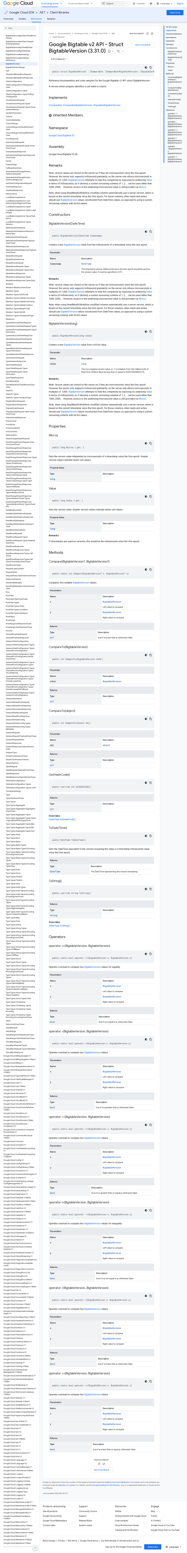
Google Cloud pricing (52, 1516)
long (83, 363)
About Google (49, 1541)
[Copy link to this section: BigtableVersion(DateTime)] (88, 224)
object (106, 745)
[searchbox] (20, 28)
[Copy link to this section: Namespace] (71, 128)
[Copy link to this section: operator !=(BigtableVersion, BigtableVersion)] (112, 1202)
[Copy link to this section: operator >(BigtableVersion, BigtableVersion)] (111, 1031)
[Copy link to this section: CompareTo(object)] (78, 711)
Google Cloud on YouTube (163, 1525)
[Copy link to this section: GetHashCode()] (73, 775)
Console (140, 3)
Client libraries (59, 12)
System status (85, 1525)
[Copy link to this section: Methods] (67, 553)
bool (52, 1021)
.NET (42, 12)
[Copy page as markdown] (118, 51)
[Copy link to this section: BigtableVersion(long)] (80, 324)
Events (154, 1516)
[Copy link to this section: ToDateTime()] (70, 828)
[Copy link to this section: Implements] (70, 98)
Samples (51, 18)
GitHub (118, 1511)
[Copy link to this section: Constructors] (74, 215)
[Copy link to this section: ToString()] (64, 881)
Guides (22, 18)
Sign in (180, 3)
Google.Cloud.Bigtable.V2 (62, 135)
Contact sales (49, 1525)
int (52, 637)
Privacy (61, 1541)
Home (51, 33)
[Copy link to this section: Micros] (61, 435)
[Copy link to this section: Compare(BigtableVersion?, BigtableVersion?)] (112, 562)
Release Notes (85, 1520)
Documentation (64, 33)
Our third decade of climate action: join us (120, 1541)
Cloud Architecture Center (127, 1525)
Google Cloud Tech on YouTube (165, 1530)
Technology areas (50, 3)
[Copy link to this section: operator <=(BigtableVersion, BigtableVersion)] (113, 1373)
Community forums (88, 1511)
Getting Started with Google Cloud (130, 1516)
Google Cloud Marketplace (55, 1520)
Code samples (121, 1520)
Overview (8, 18)
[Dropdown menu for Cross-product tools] (92, 3)
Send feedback (142, 44)
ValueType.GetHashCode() (62, 819)
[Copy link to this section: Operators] (69, 937)
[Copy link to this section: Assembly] (67, 147)
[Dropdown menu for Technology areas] (62, 3)
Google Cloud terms (89, 1541)
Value (149, 180)
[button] (101, 116)
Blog (153, 1511)
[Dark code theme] (146, 67)
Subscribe (153, 1547)
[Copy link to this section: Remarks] (65, 165)
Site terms (72, 1541)
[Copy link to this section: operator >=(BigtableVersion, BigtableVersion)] (113, 1117)
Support (82, 1516)
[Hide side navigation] (35, 1548)
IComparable (55, 105)
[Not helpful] (152, 33)
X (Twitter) (156, 1520)
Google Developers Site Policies (106, 1485)
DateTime (86, 263)
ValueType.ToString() (59, 925)
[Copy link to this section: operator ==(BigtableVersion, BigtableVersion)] (113, 946)
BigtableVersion (84, 105)
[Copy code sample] (150, 67)
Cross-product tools (78, 3)
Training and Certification (126, 1530)
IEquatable (98, 105)
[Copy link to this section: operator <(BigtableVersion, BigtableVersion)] (111, 1288)
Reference (36, 18)
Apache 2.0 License (67, 1485)
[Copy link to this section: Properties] (69, 426)
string (53, 915)
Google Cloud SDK (21, 12)
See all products (50, 1511)
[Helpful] (147, 33)
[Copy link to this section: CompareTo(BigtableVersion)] (91, 647)
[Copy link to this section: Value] (59, 488)
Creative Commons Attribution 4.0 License (122, 1482)
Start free (175, 12)
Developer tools (81, 33)
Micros (142, 187)
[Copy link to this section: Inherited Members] (86, 115)
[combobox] (115, 3)
